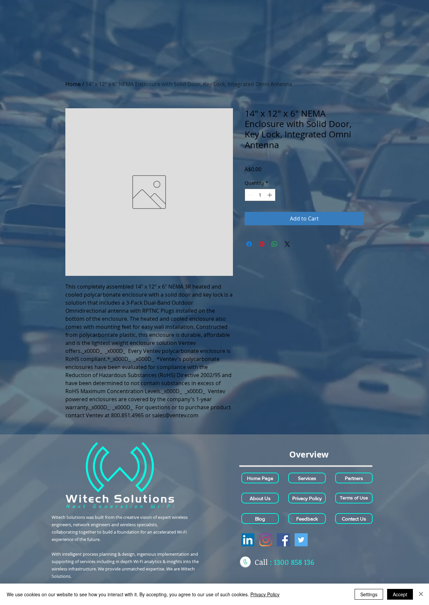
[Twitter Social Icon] (301, 539)
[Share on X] (287, 244)
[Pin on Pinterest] (262, 244)
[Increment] (270, 195)
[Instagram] (265, 539)
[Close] (421, 594)
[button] (308, 454)
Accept (400, 594)
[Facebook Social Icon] (283, 539)
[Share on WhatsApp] (274, 244)
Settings (368, 594)
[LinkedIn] (247, 539)
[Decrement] (250, 195)
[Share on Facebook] (249, 244)
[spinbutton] (260, 195)
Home (73, 84)
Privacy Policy (265, 594)
